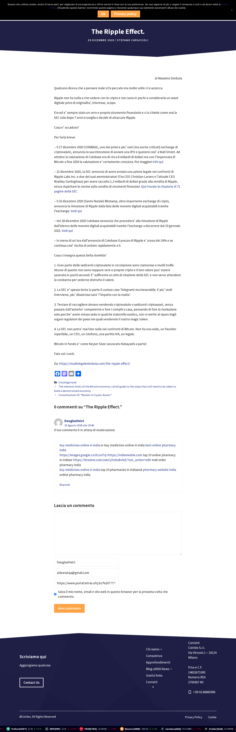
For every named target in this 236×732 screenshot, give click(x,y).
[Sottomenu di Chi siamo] (161, 649)
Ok (103, 14)
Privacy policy (125, 14)
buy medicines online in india (79, 445)
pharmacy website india (159, 470)
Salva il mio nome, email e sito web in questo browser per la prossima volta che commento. (113, 594)
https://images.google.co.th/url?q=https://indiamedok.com (100, 455)
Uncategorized (67, 382)
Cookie (212, 717)
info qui (158, 162)
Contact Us (31, 682)
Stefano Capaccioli (132, 40)
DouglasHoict (74, 421)
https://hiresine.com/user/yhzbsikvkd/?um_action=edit (112, 460)
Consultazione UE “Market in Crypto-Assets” (85, 395)
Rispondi (64, 484)
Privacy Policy (193, 717)
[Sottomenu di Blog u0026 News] (171, 669)
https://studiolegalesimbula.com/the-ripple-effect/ (94, 363)
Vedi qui (76, 211)
